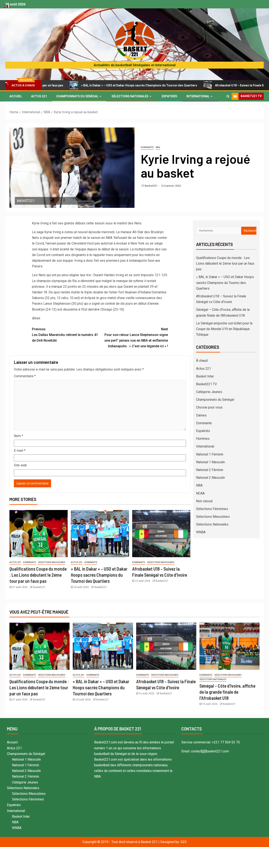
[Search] (228, 96)
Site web (20, 465)
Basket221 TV (206, 384)
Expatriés (169, 96)
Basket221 (151, 185)
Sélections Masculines (51, 562)
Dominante (147, 147)
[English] (5, 6)
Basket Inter (205, 376)
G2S (184, 842)
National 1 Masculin (210, 462)
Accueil (15, 96)
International (198, 96)
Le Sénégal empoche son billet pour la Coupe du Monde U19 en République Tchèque (224, 329)
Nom (18, 436)
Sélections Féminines (212, 509)
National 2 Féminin (209, 470)
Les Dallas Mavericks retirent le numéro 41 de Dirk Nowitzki (65, 334)
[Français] (9, 6)
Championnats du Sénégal (77, 96)
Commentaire (25, 376)
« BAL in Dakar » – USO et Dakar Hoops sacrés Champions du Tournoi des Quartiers (109, 85)
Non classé (204, 501)
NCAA (200, 493)
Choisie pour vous (209, 407)
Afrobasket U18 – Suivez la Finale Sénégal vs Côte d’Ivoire (225, 85)
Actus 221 (39, 96)
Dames (201, 415)
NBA (158, 147)
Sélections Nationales (130, 96)
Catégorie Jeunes (209, 392)
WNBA (201, 532)
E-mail (19, 451)
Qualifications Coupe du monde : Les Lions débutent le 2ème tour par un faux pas (38, 575)
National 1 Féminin (209, 454)
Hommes (203, 439)
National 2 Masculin (210, 478)
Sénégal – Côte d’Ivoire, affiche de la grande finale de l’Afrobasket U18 (227, 692)
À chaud (202, 361)
